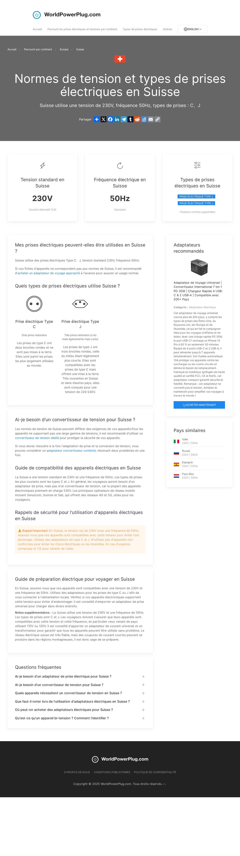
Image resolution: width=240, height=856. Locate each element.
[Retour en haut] (164, 784)
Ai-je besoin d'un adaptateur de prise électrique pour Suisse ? (63, 676)
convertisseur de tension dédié (37, 438)
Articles (167, 29)
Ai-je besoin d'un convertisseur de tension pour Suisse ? (59, 685)
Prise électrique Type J (196, 203)
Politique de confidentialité (155, 772)
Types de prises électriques (140, 29)
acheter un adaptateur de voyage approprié (49, 273)
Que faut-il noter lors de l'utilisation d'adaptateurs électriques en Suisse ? (72, 701)
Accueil (37, 29)
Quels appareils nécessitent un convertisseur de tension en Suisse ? (68, 693)
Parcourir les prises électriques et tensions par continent (82, 29)
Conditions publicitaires (112, 772)
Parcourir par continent (38, 49)
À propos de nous (77, 772)
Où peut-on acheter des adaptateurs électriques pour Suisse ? (64, 710)
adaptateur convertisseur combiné (71, 450)
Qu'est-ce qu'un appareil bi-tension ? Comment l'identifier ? (62, 718)
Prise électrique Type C (196, 196)
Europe (64, 49)
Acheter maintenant (201, 404)
